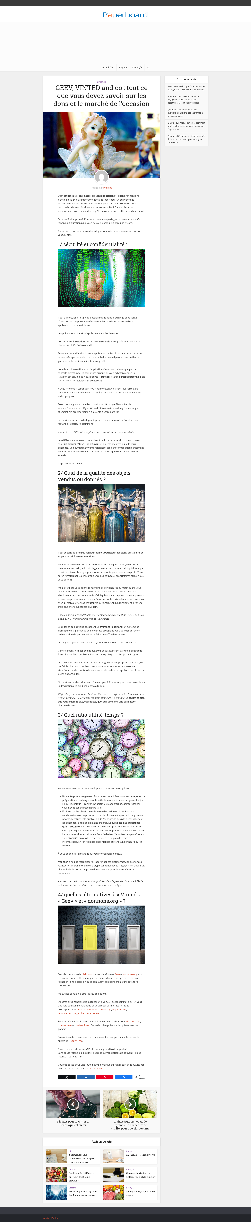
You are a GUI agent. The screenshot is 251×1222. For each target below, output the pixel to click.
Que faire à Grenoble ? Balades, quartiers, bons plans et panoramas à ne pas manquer (185, 112)
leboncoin (88, 974)
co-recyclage (104, 1009)
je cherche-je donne (88, 1013)
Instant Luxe (82, 1025)
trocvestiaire (65, 1025)
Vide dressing (133, 1021)
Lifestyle (137, 67)
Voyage (123, 67)
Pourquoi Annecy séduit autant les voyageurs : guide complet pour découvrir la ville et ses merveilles (184, 99)
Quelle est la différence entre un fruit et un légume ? (81, 1177)
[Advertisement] (125, 42)
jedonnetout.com (67, 1013)
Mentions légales (50, 1218)
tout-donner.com (87, 1009)
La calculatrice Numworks (140, 1154)
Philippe (107, 187)
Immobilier (107, 67)
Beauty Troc (75, 1040)
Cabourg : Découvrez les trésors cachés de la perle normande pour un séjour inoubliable (186, 139)
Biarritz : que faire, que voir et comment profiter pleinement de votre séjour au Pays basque (186, 126)
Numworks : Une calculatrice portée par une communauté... (81, 1158)
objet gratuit (119, 1009)
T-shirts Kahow (93, 1068)
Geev (117, 974)
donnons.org (130, 974)
